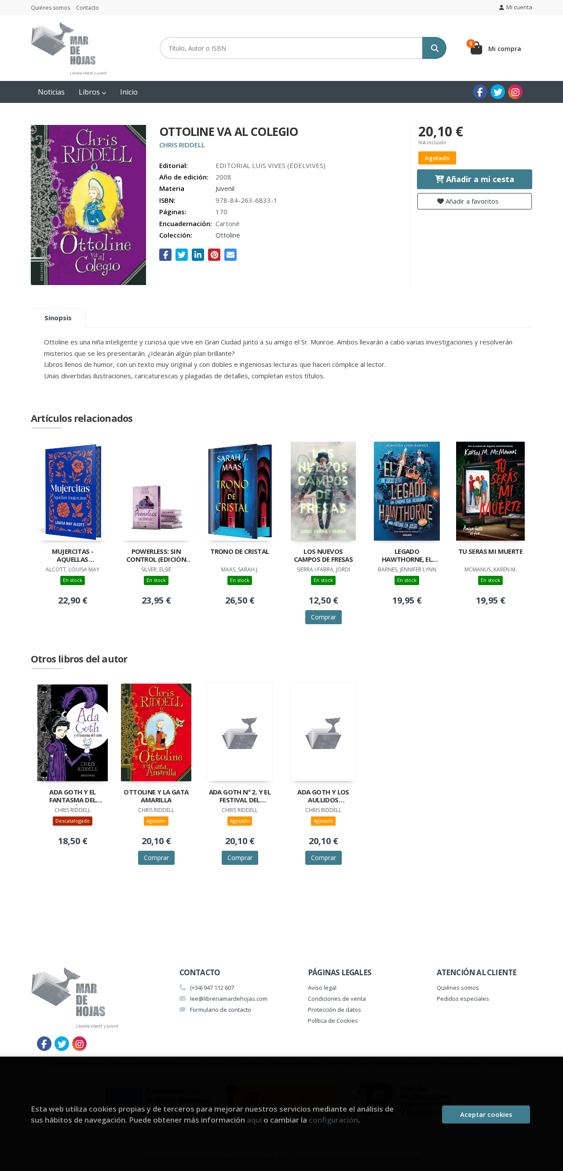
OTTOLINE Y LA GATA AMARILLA (156, 796)
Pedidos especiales (463, 999)
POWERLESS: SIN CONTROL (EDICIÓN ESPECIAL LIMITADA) (155, 556)
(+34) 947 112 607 (212, 988)
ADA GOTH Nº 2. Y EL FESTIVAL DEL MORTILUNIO (240, 796)
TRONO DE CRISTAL (239, 551)
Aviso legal (322, 988)
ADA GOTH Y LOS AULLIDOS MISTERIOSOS (323, 796)
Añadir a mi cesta (479, 179)
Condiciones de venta (337, 999)
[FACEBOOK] (480, 91)
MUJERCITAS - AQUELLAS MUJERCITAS (73, 556)
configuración (333, 1120)
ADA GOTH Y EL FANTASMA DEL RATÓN (72, 796)
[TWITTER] (497, 91)
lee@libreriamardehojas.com (228, 999)
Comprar (323, 617)
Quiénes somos (50, 7)
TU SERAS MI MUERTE (490, 551)
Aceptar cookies (486, 1114)
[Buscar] (434, 48)
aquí (254, 1120)
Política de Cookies (333, 1021)
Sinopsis (58, 317)
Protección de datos (334, 1010)
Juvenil (225, 188)
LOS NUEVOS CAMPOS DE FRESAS (323, 555)
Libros (90, 92)
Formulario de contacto (220, 1010)
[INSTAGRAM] (515, 91)
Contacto (87, 7)
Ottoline (228, 235)
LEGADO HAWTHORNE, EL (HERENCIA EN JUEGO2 (407, 556)
